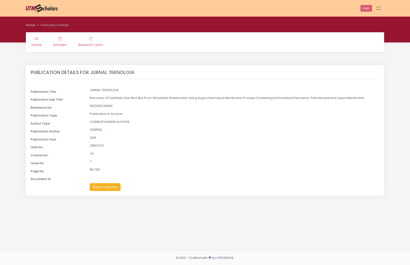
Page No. (38, 171)
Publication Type (44, 115)
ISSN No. (37, 147)
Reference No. (41, 107)
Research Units (90, 44)
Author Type (40, 123)
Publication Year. (44, 139)
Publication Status (45, 131)
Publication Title (43, 91)
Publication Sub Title (47, 99)
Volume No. (40, 155)
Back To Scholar (105, 187)
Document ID (41, 179)
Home (30, 25)
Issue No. (38, 163)
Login (366, 8)
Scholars (60, 44)
